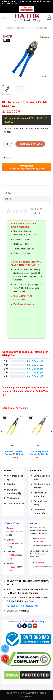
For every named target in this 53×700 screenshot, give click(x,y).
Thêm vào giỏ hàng (30, 144)
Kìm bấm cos (42, 28)
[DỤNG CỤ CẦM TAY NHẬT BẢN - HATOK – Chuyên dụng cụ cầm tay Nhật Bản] (27, 17)
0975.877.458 (17, 606)
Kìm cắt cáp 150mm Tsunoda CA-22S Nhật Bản (39, 454)
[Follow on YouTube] (35, 625)
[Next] (46, 58)
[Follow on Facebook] (19, 625)
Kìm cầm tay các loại (25, 28)
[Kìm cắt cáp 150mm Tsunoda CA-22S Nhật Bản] (39, 426)
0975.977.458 (12, 543)
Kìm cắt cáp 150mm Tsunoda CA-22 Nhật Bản (13, 454)
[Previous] (7, 58)
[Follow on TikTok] (24, 625)
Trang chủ (10, 28)
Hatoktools (26, 696)
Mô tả (7, 193)
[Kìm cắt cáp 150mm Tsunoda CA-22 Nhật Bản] (13, 426)
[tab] (26, 193)
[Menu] (4, 18)
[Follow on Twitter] (30, 625)
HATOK (8, 199)
